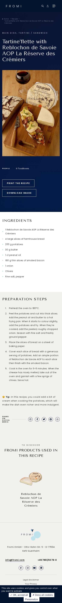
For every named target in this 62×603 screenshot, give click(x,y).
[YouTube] (34, 568)
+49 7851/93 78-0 (47, 559)
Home (6, 19)
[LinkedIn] (41, 568)
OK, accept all (20, 595)
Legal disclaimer (31, 580)
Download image (19, 192)
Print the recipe (18, 183)
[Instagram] (30, 419)
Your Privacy (31, 584)
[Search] (43, 6)
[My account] (47, 6)
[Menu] (53, 6)
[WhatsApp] (57, 419)
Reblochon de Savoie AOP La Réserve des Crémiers (31, 499)
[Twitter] (44, 419)
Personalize (31, 599)
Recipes (15, 19)
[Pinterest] (50, 419)
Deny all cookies (43, 595)
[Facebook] (37, 419)
